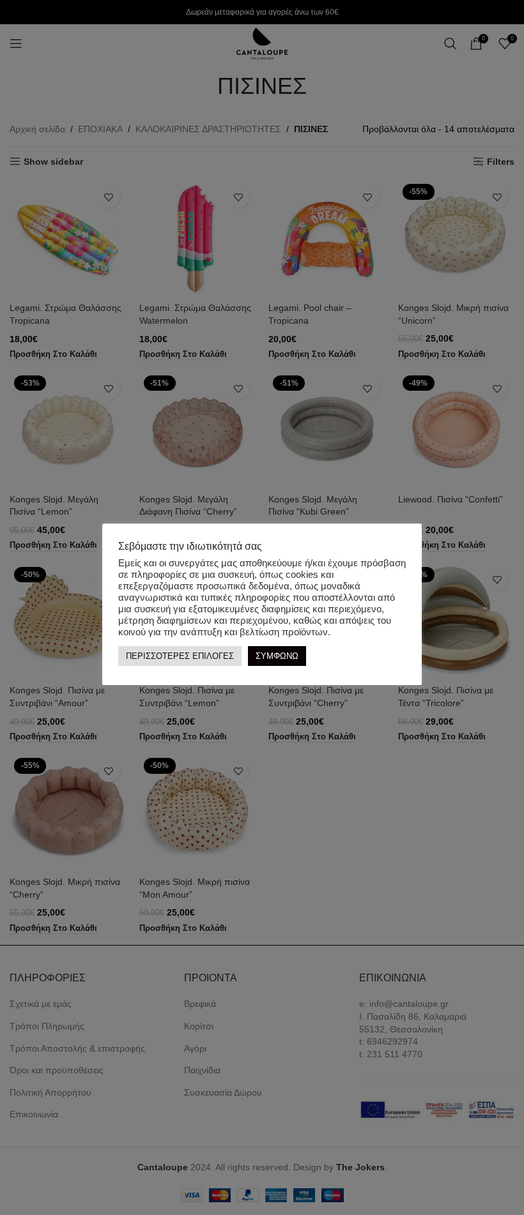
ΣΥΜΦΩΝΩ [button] (277, 656)
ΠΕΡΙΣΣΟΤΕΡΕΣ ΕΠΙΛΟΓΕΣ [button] (180, 656)
